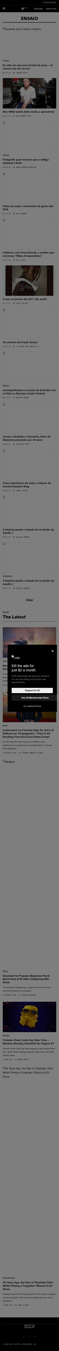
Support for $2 (32, 690)
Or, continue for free (32, 706)
